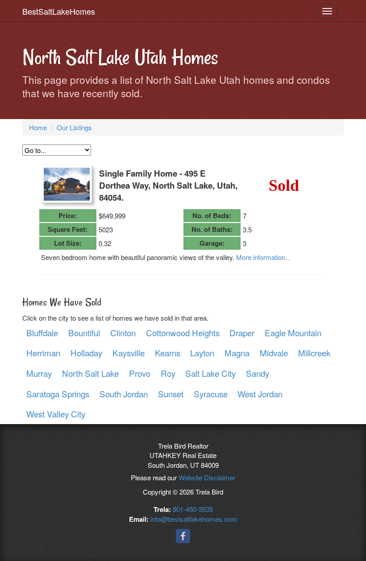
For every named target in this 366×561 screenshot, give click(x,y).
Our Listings (74, 127)
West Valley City (55, 414)
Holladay (86, 352)
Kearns (167, 352)
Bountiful (84, 332)
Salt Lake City (210, 373)
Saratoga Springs (57, 394)
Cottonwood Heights (183, 332)
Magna (237, 352)
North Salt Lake (90, 373)
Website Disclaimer (207, 477)
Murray (39, 373)
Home (38, 127)
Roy (168, 373)
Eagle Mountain (293, 332)
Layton (202, 352)
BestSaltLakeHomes (58, 11)
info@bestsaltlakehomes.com (193, 519)
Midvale (274, 352)
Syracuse (211, 394)
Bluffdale (42, 332)
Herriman (43, 352)
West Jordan (260, 394)
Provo (139, 373)
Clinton (123, 332)
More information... (263, 257)
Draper (241, 332)
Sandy (257, 373)
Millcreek (314, 352)
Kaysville (128, 352)
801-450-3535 (193, 509)
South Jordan (124, 394)
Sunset (170, 394)
